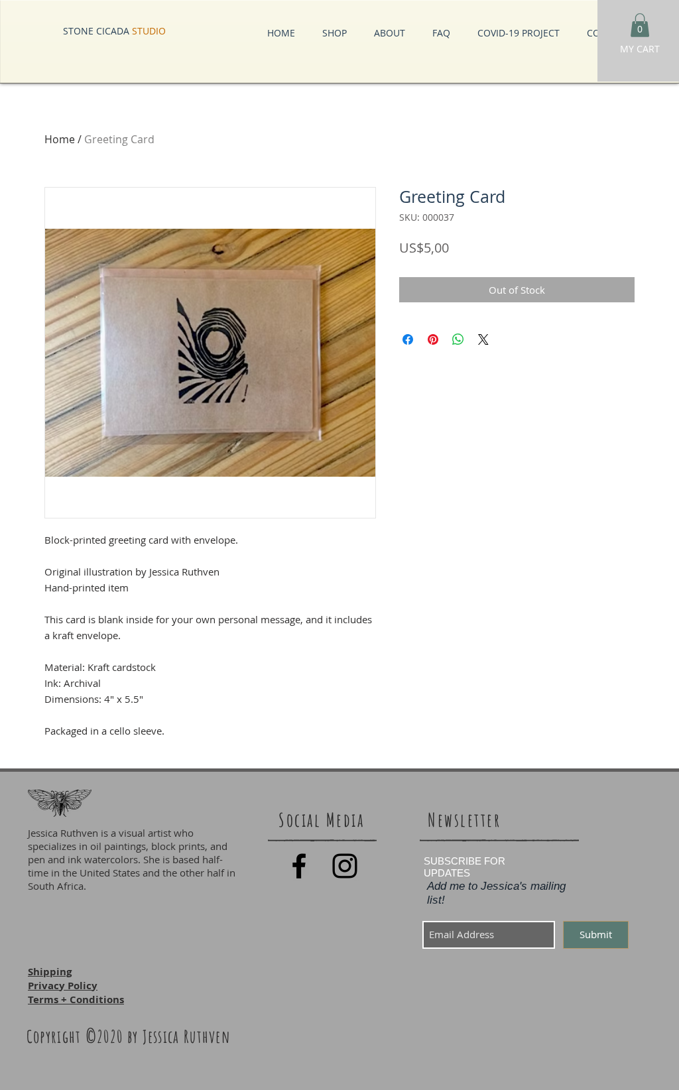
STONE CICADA (114, 31)
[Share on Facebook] (408, 339)
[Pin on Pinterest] (433, 339)
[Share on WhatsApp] (458, 339)
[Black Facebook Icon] (299, 865)
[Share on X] (483, 339)
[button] (640, 25)
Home (59, 139)
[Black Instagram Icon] (344, 865)
